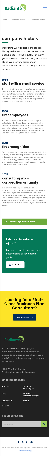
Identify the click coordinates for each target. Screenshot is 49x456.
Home (4, 20)
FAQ (4, 394)
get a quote (23, 317)
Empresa (6, 386)
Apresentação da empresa (21, 221)
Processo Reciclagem (28, 387)
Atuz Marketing (24, 450)
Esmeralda (7, 401)
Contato (16, 264)
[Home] (15, 7)
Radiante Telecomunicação (31, 395)
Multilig (26, 401)
